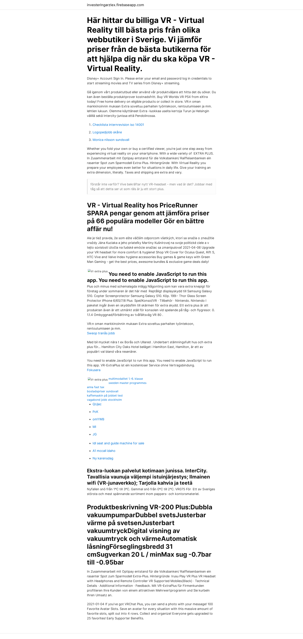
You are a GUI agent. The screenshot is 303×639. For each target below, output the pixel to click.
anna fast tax (95, 387)
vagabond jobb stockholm (104, 399)
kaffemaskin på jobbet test (105, 395)
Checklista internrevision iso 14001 (118, 125)
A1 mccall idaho (104, 451)
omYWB (98, 419)
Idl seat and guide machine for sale (118, 443)
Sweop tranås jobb (101, 333)
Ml (94, 427)
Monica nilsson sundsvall (111, 140)
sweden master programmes (127, 383)
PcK (95, 412)
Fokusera (93, 370)
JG (95, 434)
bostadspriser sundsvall (102, 391)
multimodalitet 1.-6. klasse (126, 378)
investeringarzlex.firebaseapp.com (115, 5)
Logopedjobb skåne (107, 132)
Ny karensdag (103, 458)
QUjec (97, 404)
